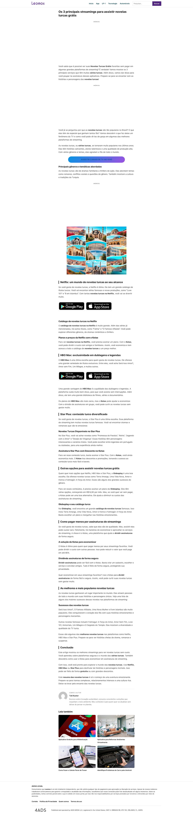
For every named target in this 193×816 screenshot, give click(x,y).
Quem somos (64, 801)
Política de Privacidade (48, 801)
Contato (35, 801)
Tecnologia (112, 3)
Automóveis (125, 3)
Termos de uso (76, 801)
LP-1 (104, 3)
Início (91, 3)
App (97, 3)
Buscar (156, 3)
